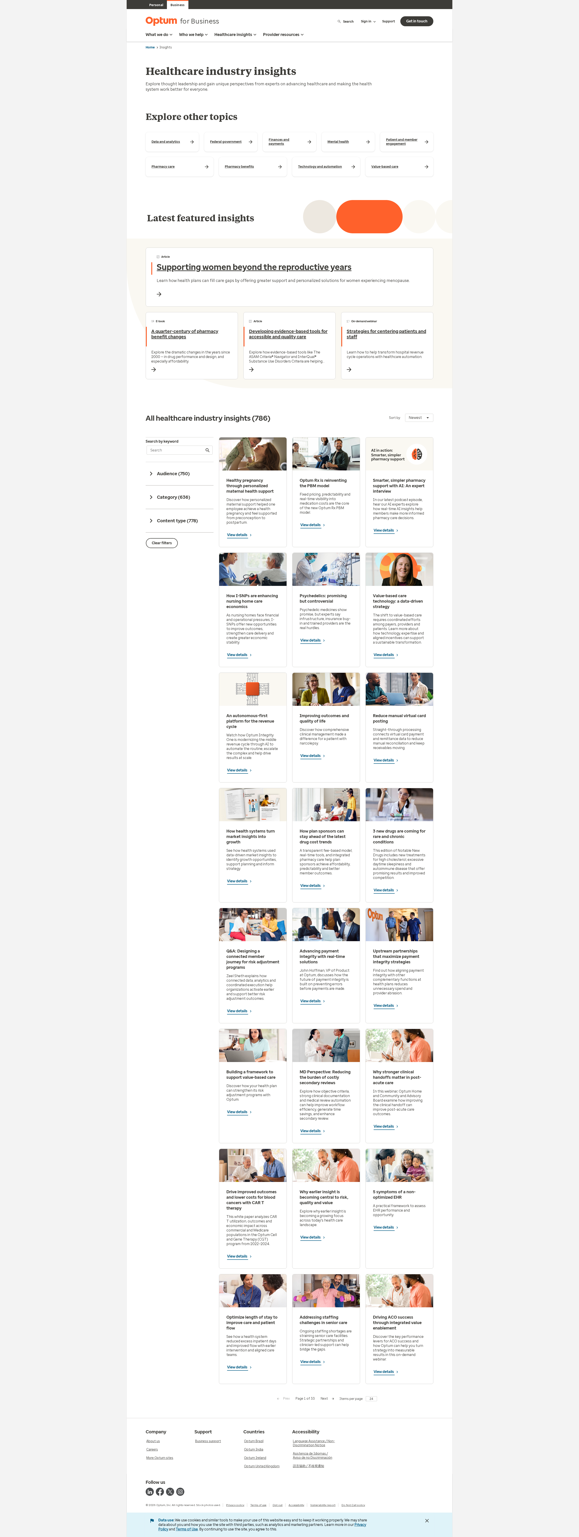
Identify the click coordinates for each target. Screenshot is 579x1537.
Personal (156, 5)
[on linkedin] (150, 1492)
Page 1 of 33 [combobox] (305, 1399)
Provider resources (281, 34)
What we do (157, 34)
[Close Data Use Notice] (427, 1520)
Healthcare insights (233, 34)
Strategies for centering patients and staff (386, 334)
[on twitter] (170, 1492)
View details (237, 535)
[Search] (207, 450)
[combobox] (419, 418)
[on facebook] (160, 1492)
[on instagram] (180, 1492)
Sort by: (395, 418)
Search (348, 21)
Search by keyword (162, 441)
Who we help (191, 34)
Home (150, 47)
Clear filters (162, 543)
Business (178, 5)
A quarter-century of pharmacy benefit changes (184, 334)
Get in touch (416, 21)
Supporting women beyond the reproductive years (254, 267)
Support (388, 21)
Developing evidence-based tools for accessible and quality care (288, 334)
